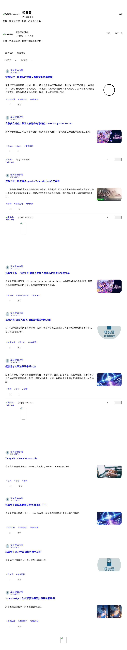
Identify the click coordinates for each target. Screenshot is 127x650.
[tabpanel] (63, 352)
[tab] (9, 53)
